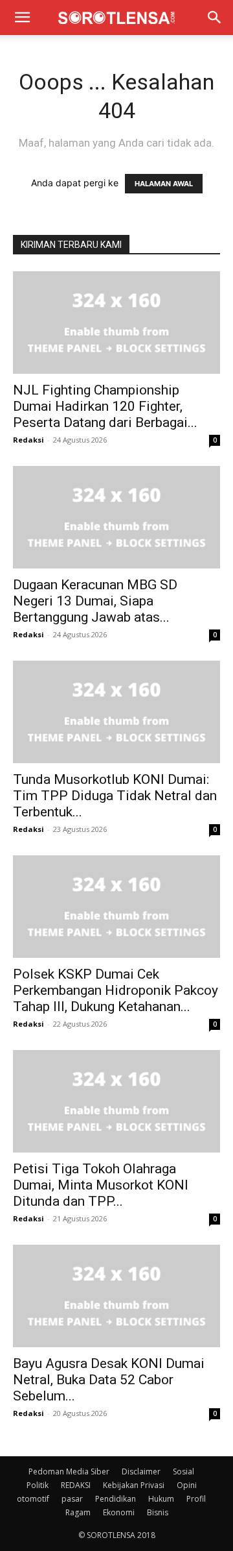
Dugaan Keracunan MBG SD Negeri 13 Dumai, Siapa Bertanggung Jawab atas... (95, 601)
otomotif (33, 1498)
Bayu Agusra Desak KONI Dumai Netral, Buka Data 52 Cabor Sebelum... (109, 1380)
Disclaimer (141, 1471)
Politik (38, 1485)
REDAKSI (76, 1485)
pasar (72, 1498)
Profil (196, 1498)
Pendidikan (115, 1498)
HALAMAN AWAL (164, 183)
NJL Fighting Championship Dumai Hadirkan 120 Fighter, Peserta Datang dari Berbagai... (105, 406)
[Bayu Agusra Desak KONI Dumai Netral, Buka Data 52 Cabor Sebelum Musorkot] (116, 1296)
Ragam (78, 1512)
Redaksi (28, 440)
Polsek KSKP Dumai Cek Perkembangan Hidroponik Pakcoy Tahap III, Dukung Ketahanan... (115, 990)
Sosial (183, 1471)
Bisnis (157, 1512)
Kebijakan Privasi (133, 1485)
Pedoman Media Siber (68, 1471)
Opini (187, 1485)
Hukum (161, 1498)
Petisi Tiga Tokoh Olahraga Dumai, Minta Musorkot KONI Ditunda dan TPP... (100, 1185)
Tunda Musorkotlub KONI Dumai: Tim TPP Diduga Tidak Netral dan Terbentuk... (115, 796)
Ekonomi (119, 1512)
